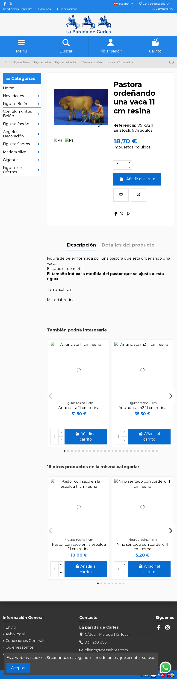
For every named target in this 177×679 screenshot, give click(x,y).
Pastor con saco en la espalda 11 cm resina (79, 546)
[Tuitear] (122, 214)
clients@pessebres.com (106, 650)
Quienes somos (67, 9)
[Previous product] (170, 62)
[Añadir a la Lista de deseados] (121, 195)
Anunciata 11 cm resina (78, 408)
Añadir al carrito (140, 179)
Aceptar (18, 668)
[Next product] (173, 62)
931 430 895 (96, 642)
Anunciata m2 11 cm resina (142, 408)
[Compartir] (116, 214)
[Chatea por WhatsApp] (165, 667)
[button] (64, 451)
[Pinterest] (128, 214)
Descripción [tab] (81, 245)
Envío (11, 627)
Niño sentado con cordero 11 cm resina (142, 546)
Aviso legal (45, 9)
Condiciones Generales (18, 9)
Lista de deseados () (156, 3)
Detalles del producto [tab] (128, 245)
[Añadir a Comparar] (138, 195)
